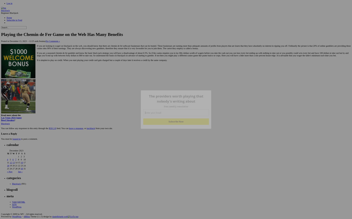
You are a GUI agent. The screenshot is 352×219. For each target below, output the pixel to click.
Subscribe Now (176, 121)
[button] (176, 99)
